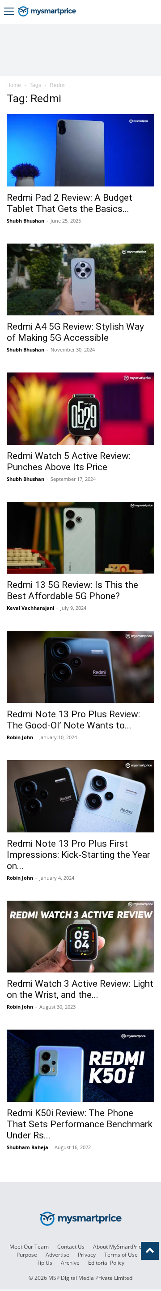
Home (13, 85)
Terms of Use (121, 1254)
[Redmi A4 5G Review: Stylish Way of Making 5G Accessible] (80, 280)
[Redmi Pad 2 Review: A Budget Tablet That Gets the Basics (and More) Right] (80, 150)
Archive (70, 1262)
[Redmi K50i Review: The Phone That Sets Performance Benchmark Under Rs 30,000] (80, 1066)
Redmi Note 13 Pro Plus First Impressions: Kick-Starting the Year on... (78, 854)
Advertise (57, 1254)
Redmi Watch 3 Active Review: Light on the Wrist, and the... (80, 989)
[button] (9, 12)
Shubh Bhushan (25, 220)
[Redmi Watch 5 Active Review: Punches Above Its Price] (80, 408)
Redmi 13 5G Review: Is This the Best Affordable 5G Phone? (72, 590)
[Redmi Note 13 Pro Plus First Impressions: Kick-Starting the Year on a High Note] (80, 796)
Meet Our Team (29, 1246)
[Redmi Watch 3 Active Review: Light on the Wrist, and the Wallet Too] (80, 937)
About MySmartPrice (118, 1246)
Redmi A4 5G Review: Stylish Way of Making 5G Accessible (75, 332)
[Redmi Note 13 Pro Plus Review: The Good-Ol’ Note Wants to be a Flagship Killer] (80, 667)
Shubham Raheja (27, 1147)
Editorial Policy (106, 1262)
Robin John (20, 737)
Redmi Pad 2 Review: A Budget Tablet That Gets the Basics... (69, 203)
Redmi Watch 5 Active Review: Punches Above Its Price (69, 461)
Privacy (87, 1254)
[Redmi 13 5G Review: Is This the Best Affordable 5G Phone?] (80, 538)
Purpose (27, 1254)
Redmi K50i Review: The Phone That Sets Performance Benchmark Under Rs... (80, 1124)
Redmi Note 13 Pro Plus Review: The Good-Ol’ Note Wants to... (73, 720)
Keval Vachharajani (30, 607)
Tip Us (44, 1262)
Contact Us (71, 1246)
